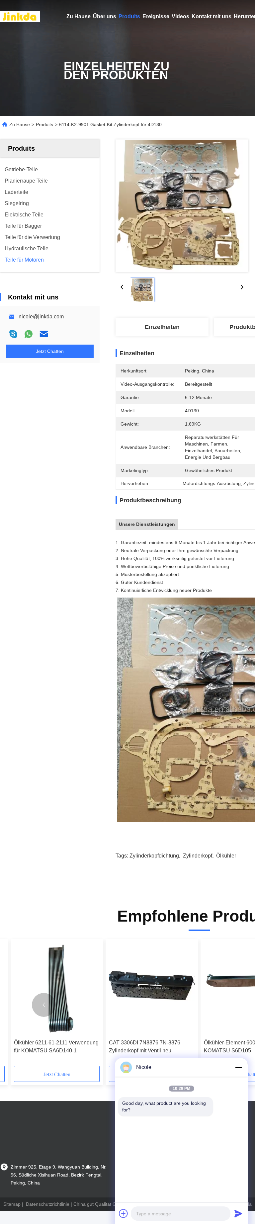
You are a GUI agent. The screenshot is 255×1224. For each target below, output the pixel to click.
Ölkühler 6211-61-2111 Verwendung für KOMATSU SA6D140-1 (56, 1046)
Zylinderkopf (197, 855)
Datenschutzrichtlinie (47, 1204)
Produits (129, 16)
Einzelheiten (162, 327)
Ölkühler (226, 855)
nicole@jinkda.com (41, 316)
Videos (180, 16)
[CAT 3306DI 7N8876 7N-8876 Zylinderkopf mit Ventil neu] (152, 989)
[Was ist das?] (28, 334)
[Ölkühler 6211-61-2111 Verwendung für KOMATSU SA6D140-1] (57, 989)
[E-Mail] (44, 334)
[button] (44, 1005)
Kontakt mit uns (211, 16)
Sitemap (12, 1204)
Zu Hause (78, 16)
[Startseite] (20, 17)
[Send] (238, 1213)
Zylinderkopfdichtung (154, 855)
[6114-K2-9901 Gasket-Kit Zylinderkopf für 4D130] (182, 205)
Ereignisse (155, 16)
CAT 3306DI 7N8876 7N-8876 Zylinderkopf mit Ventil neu (144, 1046)
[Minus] (238, 1067)
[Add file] (123, 1213)
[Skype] (13, 334)
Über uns (104, 16)
